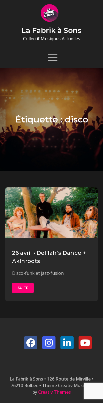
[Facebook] (30, 342)
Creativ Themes (54, 392)
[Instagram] (48, 342)
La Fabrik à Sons (51, 30)
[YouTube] (85, 342)
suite (23, 288)
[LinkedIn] (67, 342)
